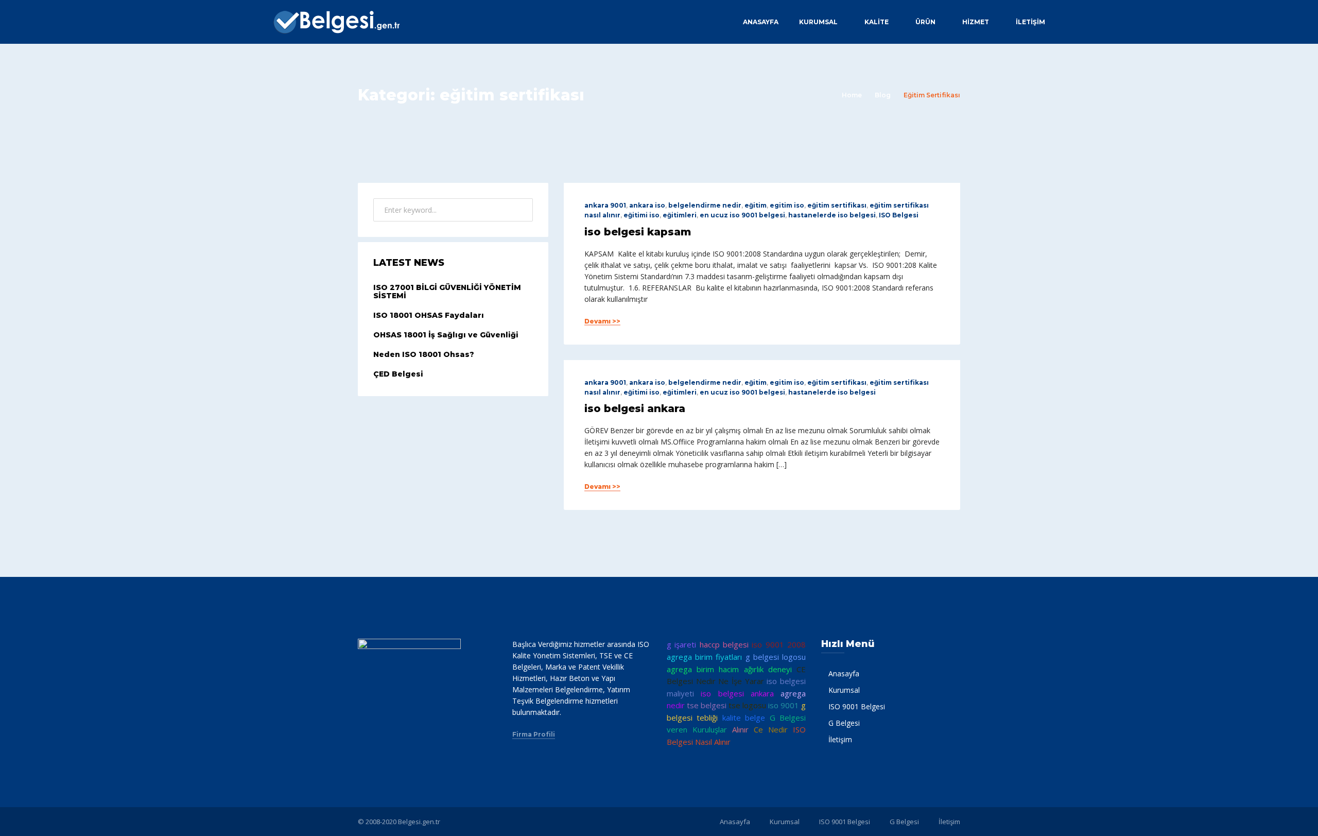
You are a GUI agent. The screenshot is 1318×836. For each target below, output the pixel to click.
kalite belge (743, 717)
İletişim (1030, 22)
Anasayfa (760, 22)
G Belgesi (844, 723)
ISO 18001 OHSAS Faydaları (428, 315)
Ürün (925, 22)
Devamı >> (602, 321)
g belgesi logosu (775, 657)
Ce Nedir (771, 729)
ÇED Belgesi (398, 374)
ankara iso (647, 205)
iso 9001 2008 (779, 644)
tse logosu (747, 705)
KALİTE (876, 22)
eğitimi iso (641, 215)
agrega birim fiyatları (704, 657)
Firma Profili (533, 734)
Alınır (740, 729)
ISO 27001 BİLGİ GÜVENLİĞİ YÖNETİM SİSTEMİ (447, 292)
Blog (883, 95)
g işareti (681, 644)
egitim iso (787, 205)
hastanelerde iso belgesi (832, 215)
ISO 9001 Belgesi (856, 706)
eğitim (755, 205)
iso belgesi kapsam (637, 232)
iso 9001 (783, 705)
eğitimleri (680, 215)
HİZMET (975, 22)
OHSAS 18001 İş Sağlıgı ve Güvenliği (445, 334)
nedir (676, 705)
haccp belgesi (724, 644)
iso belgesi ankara (634, 408)
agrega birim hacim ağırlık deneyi (729, 669)
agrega (793, 693)
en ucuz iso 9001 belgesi (742, 215)
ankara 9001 (605, 205)
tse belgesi (706, 705)
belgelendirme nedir (704, 205)
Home (852, 95)
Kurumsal (818, 22)
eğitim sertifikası (836, 205)
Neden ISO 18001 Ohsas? (423, 354)
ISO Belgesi (898, 215)
